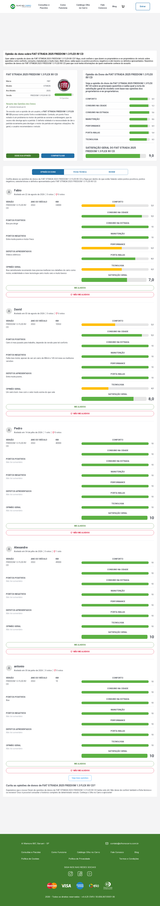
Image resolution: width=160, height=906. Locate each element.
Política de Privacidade (79, 858)
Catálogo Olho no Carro (83, 6)
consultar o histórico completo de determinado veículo (55, 792)
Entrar (143, 6)
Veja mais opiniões (80, 778)
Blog (114, 6)
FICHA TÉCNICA (79, 172)
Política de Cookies (30, 858)
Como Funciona (63, 6)
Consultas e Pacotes (44, 6)
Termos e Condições (129, 858)
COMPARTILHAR (58, 156)
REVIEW (112, 172)
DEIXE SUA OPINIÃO (23, 156)
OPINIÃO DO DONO (48, 172)
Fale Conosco (102, 6)
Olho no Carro (95, 792)
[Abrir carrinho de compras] (123, 6)
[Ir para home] (20, 6)
